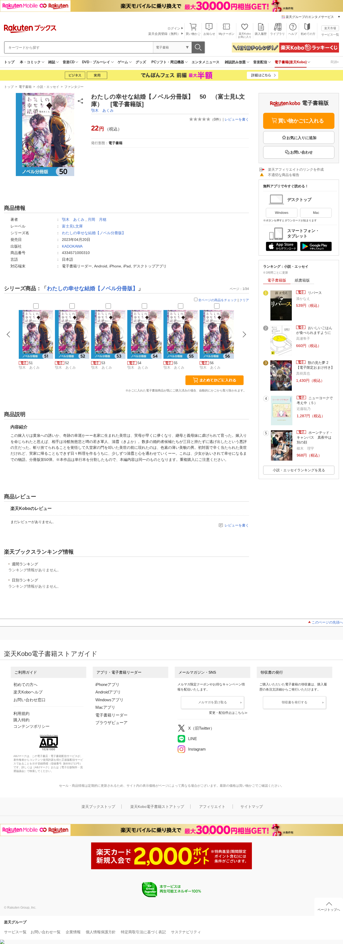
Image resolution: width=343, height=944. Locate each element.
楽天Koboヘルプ (28, 692)
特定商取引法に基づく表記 (143, 932)
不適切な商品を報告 (283, 175)
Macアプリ (105, 707)
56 (212, 363)
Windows (281, 213)
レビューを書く (237, 119)
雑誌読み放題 (235, 62)
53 (103, 363)
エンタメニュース (205, 62)
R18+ (335, 62)
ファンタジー (74, 87)
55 (175, 363)
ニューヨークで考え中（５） (315, 400)
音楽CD (68, 62)
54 (139, 363)
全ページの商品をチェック (217, 300)
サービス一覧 (330, 34)
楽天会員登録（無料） (164, 33)
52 (67, 363)
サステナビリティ (186, 932)
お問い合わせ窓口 (29, 699)
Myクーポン (226, 33)
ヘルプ (292, 33)
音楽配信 (260, 62)
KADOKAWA (72, 246)
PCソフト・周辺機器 (167, 62)
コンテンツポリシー (31, 726)
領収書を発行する (294, 702)
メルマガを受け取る (212, 702)
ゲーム (123, 62)
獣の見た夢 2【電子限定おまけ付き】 (315, 365)
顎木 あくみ (102, 110)
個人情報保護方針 (101, 932)
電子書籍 (25, 87)
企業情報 (73, 932)
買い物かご (193, 33)
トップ (9, 62)
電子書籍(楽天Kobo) (291, 62)
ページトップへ (329, 910)
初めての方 (308, 33)
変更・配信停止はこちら (226, 713)
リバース (314, 293)
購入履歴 (261, 33)
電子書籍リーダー (111, 715)
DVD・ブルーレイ (96, 62)
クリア (244, 300)
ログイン (173, 28)
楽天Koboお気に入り (244, 35)
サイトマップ (251, 806)
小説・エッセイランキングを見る (299, 470)
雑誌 (51, 62)
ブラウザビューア (111, 722)
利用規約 (21, 713)
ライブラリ (277, 33)
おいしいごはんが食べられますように (314, 330)
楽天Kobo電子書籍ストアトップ (157, 806)
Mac (316, 213)
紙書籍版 (302, 280)
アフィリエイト (212, 806)
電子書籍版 (276, 280)
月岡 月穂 (97, 219)
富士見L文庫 (72, 226)
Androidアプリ (108, 692)
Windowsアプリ (109, 699)
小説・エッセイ (48, 87)
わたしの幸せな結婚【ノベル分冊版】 (94, 233)
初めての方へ (25, 684)
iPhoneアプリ (107, 684)
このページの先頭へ (327, 622)
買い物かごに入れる (301, 121)
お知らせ (209, 33)
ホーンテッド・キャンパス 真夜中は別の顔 (315, 438)
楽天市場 (330, 28)
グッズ (141, 62)
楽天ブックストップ (98, 806)
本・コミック (30, 62)
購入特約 (21, 720)
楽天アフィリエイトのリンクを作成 (296, 169)
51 (31, 363)
